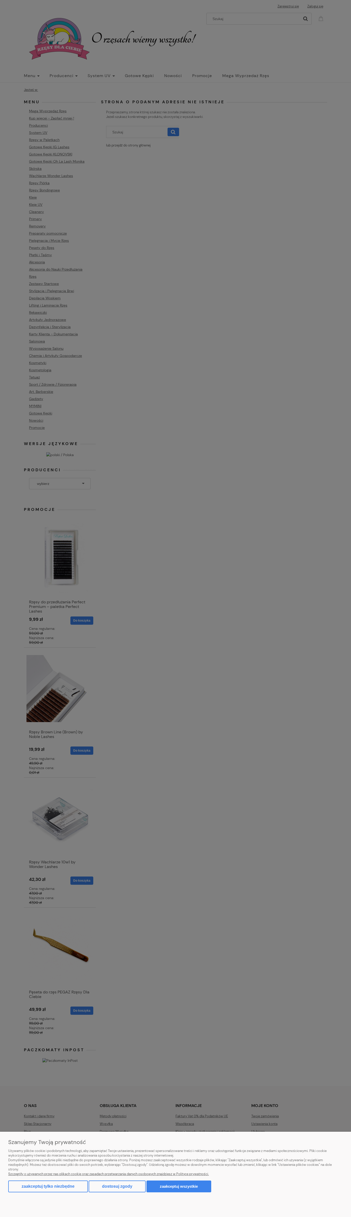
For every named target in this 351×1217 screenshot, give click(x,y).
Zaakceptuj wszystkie (179, 1186)
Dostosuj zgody (117, 1186)
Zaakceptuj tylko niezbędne (48, 1186)
